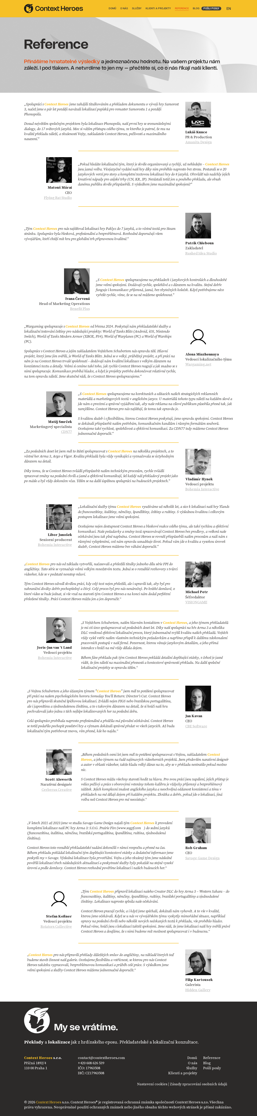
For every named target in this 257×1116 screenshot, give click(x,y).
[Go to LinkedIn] (27, 1085)
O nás (192, 1063)
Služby (191, 1068)
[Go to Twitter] (40, 1085)
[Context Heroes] (53, 8)
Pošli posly (212, 1068)
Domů (192, 1058)
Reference (211, 1058)
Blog (207, 1063)
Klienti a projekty (182, 1073)
